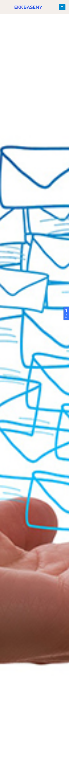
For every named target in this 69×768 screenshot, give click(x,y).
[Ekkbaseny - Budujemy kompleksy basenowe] (28, 7)
